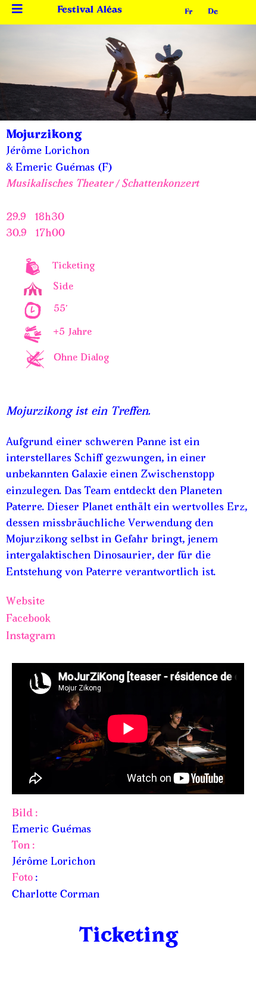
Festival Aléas (89, 10)
